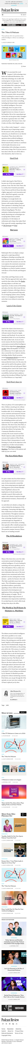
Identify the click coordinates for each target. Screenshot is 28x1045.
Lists (3, 29)
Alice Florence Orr (8, 42)
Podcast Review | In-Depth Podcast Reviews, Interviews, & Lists (13, 1040)
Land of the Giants (14, 306)
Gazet (10, 1043)
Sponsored (14, 937)
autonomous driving (12, 357)
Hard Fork (14, 158)
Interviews (4, 834)
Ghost (5, 1043)
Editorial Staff (7, 782)
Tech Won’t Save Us (14, 382)
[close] (26, 3)
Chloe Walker (6, 735)
